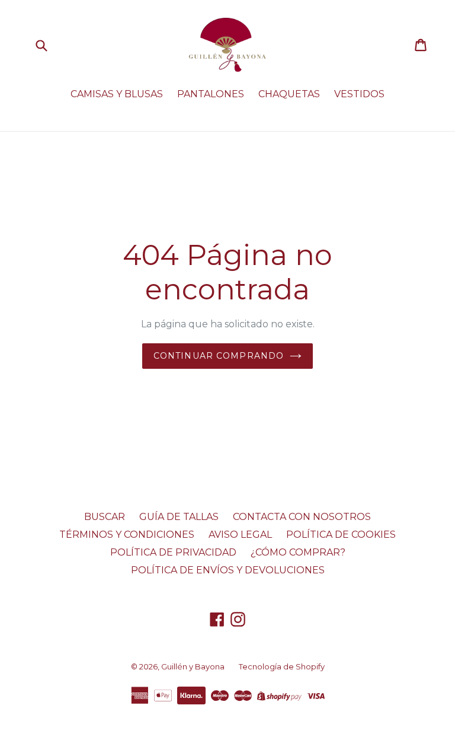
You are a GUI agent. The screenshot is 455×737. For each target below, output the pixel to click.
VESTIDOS (359, 94)
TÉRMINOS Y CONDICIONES (126, 534)
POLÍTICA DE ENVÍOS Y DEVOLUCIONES (228, 570)
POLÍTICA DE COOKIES (341, 534)
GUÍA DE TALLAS (179, 516)
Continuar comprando (218, 355)
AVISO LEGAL (240, 534)
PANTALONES (210, 94)
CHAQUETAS (289, 94)
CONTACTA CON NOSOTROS (302, 516)
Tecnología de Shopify (282, 666)
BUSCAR (104, 516)
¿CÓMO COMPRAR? (298, 552)
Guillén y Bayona (193, 666)
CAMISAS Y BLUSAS (117, 94)
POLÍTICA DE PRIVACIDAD (173, 552)
